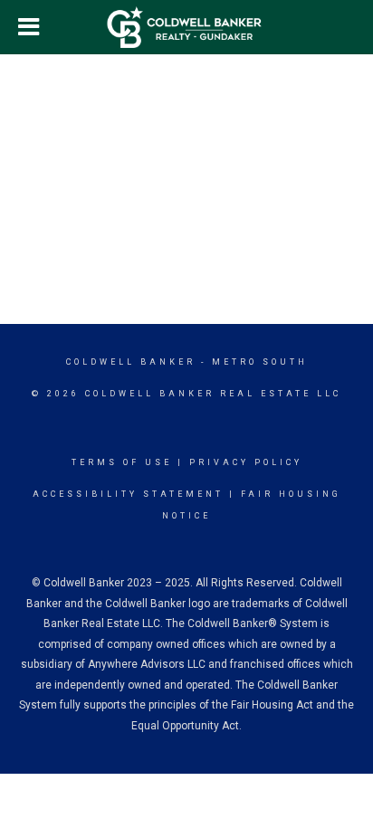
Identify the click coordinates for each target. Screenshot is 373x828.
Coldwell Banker (131, 361)
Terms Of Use (122, 462)
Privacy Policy (245, 462)
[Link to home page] (187, 27)
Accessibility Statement (128, 494)
